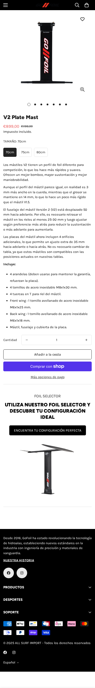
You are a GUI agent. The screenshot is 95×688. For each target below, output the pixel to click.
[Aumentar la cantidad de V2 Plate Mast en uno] (86, 340)
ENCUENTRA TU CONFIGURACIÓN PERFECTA (47, 430)
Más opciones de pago (48, 377)
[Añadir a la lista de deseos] (82, 19)
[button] (87, 5)
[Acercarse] (82, 90)
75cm (25, 152)
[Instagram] (22, 573)
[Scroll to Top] (87, 664)
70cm (10, 152)
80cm (40, 152)
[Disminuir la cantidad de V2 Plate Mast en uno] (27, 340)
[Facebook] (8, 573)
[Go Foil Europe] (47, 5)
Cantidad (10, 340)
